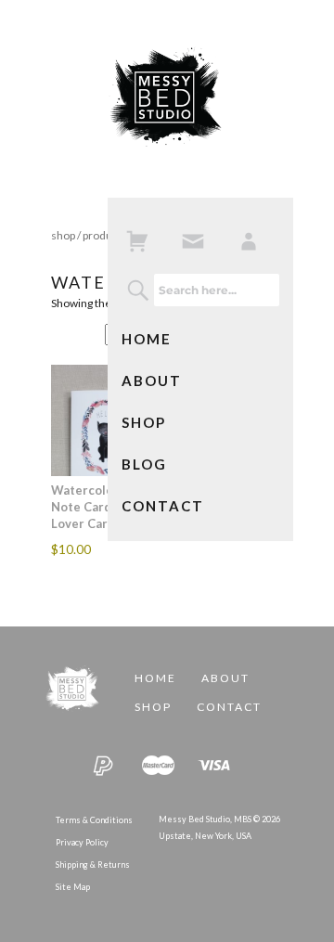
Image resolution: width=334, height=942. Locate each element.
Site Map (73, 887)
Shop (144, 422)
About (152, 380)
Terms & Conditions (94, 820)
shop (63, 235)
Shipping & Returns (93, 864)
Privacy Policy (82, 842)
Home (147, 338)
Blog (144, 464)
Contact (163, 505)
